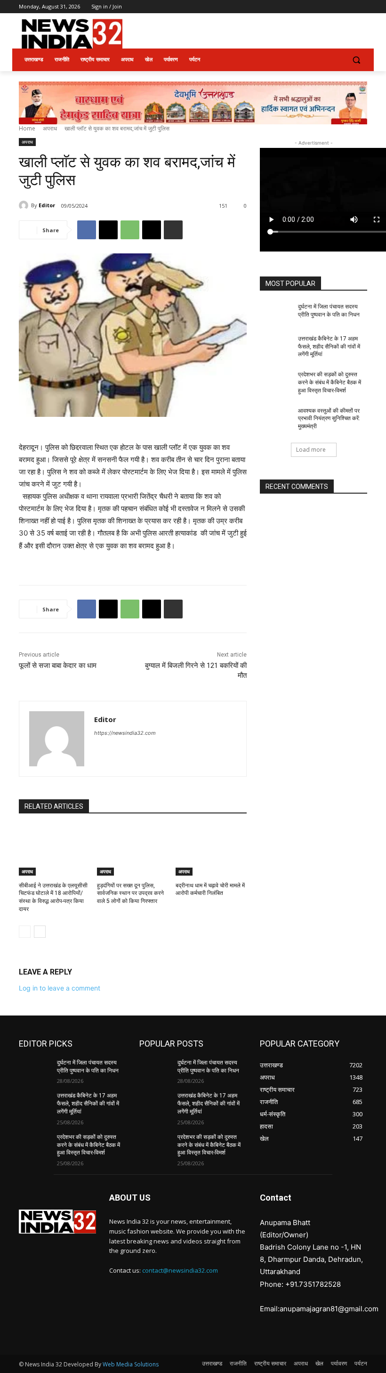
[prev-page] (25, 932)
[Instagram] (322, 6)
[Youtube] (361, 6)
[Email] (151, 229)
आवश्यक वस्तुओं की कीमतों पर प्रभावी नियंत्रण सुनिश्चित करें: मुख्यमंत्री (329, 418)
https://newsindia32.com (125, 733)
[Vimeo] (348, 6)
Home (27, 128)
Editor (47, 205)
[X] (335, 6)
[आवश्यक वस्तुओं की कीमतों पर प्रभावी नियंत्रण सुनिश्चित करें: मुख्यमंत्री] (276, 418)
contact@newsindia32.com (180, 1270)
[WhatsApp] (130, 229)
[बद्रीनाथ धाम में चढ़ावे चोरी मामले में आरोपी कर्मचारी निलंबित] (211, 851)
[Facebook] (309, 6)
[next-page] (40, 932)
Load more (311, 450)
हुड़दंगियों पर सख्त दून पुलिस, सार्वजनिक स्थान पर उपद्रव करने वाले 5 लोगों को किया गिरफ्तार (130, 893)
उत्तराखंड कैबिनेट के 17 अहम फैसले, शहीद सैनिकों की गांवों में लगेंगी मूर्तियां (329, 346)
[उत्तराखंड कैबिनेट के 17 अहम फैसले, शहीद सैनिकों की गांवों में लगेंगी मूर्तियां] (276, 346)
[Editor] (25, 205)
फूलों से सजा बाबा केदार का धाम (57, 665)
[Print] (173, 229)
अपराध (50, 128)
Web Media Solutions (131, 1364)
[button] (356, 60)
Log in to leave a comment (59, 988)
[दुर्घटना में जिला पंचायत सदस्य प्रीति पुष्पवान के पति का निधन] (276, 314)
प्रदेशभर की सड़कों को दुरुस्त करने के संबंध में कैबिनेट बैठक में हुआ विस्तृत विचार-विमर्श (329, 382)
